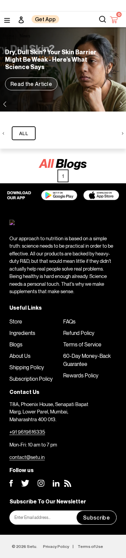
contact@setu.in (27, 457)
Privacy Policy (56, 546)
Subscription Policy (31, 378)
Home (8, 35)
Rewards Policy (80, 375)
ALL (23, 133)
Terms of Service (82, 344)
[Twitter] (25, 483)
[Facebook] (11, 483)
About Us (20, 355)
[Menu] (7, 19)
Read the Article (31, 84)
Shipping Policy (26, 367)
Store (15, 321)
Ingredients (22, 333)
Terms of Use (90, 546)
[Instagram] (41, 483)
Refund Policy (78, 333)
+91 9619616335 (27, 432)
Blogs (16, 344)
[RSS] (68, 483)
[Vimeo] (56, 483)
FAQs (69, 321)
